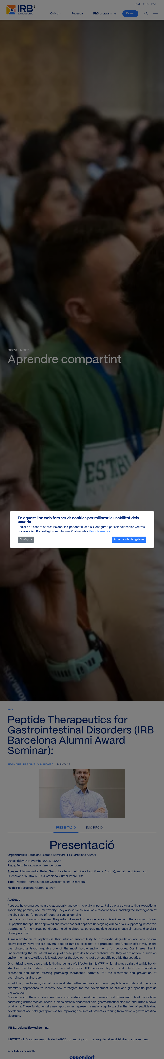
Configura (26, 539)
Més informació (99, 531)
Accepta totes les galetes (129, 539)
